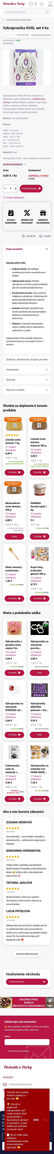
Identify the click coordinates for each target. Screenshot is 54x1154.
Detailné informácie (13, 164)
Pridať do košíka (29, 188)
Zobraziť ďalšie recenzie (27, 954)
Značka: (8, 43)
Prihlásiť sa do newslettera (18, 1051)
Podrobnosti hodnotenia (41, 35)
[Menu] (50, 4)
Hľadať (47, 12)
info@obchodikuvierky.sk (20, 1084)
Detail (14, 536)
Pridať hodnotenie (16, 982)
